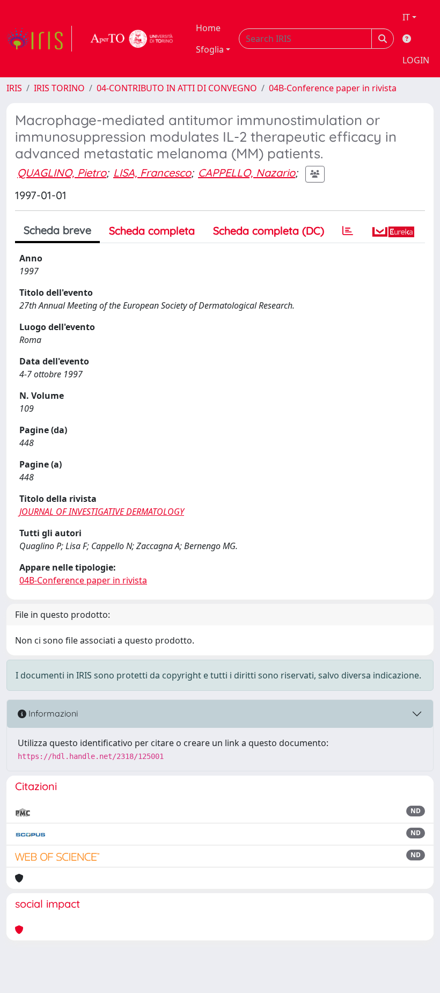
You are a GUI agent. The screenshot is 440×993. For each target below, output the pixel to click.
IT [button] (406, 17)
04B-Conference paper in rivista (333, 88)
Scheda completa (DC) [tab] (268, 230)
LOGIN (415, 60)
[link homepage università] (132, 39)
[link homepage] (39, 39)
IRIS (14, 88)
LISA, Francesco (152, 172)
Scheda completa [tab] (152, 230)
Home (208, 28)
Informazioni (52, 713)
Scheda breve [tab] (57, 230)
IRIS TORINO (59, 88)
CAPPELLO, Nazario (246, 172)
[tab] (347, 231)
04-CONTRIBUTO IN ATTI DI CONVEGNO (177, 88)
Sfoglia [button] (210, 49)
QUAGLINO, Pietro (61, 172)
